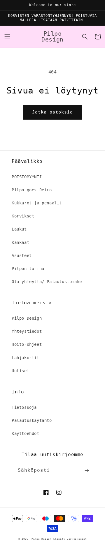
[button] (7, 36)
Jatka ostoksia (52, 112)
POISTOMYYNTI (27, 176)
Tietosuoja (24, 407)
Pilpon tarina (28, 268)
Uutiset (20, 370)
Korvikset (23, 216)
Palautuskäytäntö (32, 420)
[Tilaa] (86, 470)
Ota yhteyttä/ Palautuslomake (47, 281)
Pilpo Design (27, 318)
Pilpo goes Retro (32, 190)
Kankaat (20, 242)
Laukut (19, 229)
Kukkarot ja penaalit (37, 203)
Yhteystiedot (27, 331)
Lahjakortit (25, 357)
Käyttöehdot (25, 433)
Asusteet (22, 255)
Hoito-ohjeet (27, 344)
